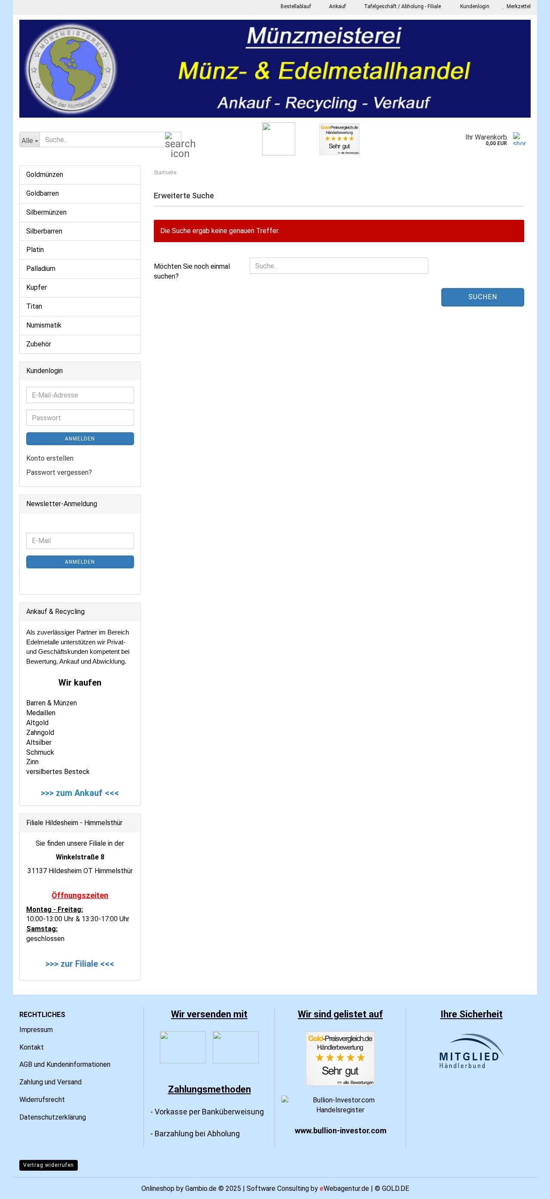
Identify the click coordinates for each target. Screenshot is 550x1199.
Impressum (36, 1030)
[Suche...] (173, 140)
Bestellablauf (295, 6)
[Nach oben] (526, 1186)
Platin (35, 250)
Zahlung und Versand (50, 1082)
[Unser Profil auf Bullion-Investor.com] (340, 1105)
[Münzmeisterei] (275, 68)
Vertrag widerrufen (48, 1165)
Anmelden (80, 439)
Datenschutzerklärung (52, 1117)
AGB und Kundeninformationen (64, 1064)
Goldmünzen (44, 174)
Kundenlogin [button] (473, 6)
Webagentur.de (344, 1188)
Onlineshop (157, 1188)
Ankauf (337, 6)
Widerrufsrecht (42, 1100)
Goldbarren (42, 193)
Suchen (482, 297)
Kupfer (36, 287)
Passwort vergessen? (59, 472)
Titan (34, 306)
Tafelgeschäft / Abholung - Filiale (402, 6)
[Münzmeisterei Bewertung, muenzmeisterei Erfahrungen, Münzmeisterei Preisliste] (340, 1058)
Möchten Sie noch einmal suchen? (192, 271)
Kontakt (31, 1047)
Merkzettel (517, 6)
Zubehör (38, 344)
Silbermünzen (46, 212)
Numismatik (43, 325)
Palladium (40, 268)
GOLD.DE (395, 1188)
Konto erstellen (49, 458)
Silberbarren (44, 231)
